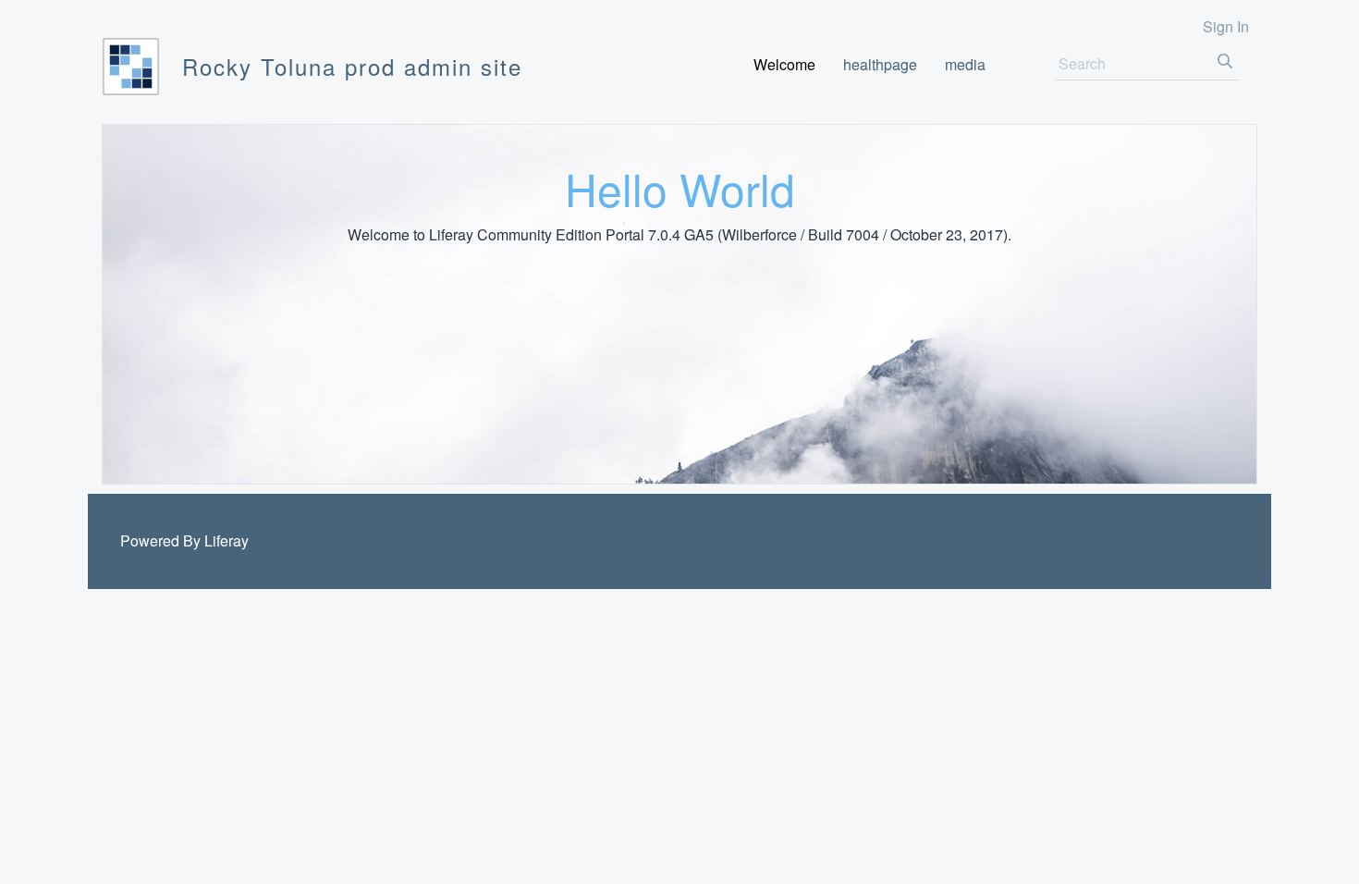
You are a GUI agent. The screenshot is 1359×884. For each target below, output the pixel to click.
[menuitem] (784, 64)
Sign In (1226, 26)
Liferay (226, 540)
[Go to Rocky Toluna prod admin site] (131, 66)
